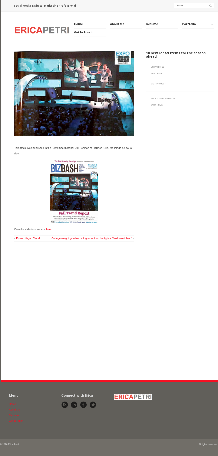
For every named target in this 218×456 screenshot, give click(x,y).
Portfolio (189, 24)
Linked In (74, 404)
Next (126, 59)
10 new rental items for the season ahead (175, 55)
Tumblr (83, 404)
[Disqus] (74, 308)
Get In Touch (83, 32)
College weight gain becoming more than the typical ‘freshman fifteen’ (92, 238)
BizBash (157, 74)
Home (78, 24)
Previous (120, 59)
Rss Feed (64, 404)
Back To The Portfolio (163, 98)
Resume (152, 24)
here (49, 229)
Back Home (157, 105)
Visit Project (158, 84)
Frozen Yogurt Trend (28, 238)
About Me (117, 24)
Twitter (92, 404)
